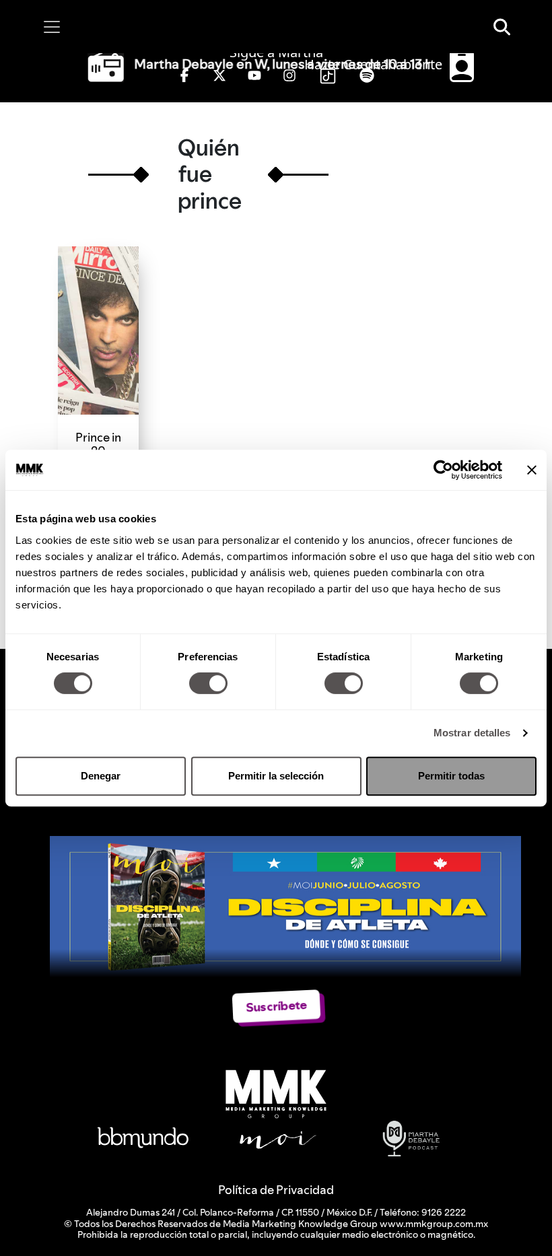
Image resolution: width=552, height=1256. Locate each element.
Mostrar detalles (472, 732)
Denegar (100, 775)
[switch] (208, 683)
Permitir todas (451, 775)
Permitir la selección (276, 775)
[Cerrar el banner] (532, 470)
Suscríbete (276, 1006)
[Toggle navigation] (52, 27)
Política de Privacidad (276, 1189)
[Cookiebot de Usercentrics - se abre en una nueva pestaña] (443, 470)
